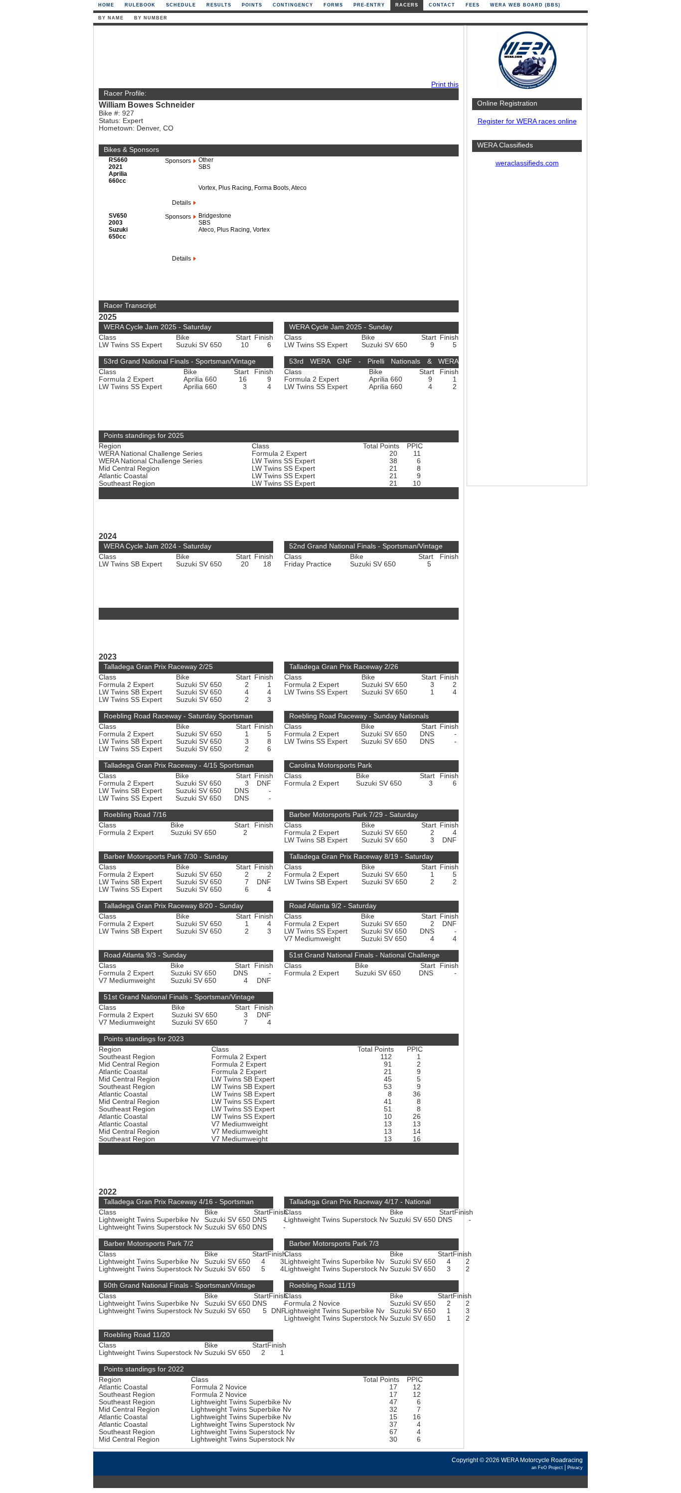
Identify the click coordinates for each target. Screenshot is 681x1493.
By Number (151, 17)
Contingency (293, 4)
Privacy (575, 1467)
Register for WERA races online (527, 121)
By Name (111, 17)
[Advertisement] (527, 331)
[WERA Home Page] (527, 88)
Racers (406, 4)
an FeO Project (547, 1467)
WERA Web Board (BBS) (525, 4)
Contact (442, 4)
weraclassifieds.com (527, 163)
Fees (473, 4)
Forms (333, 4)
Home (106, 4)
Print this (445, 84)
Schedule (181, 4)
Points (252, 4)
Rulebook (140, 4)
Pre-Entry (369, 4)
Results (218, 4)
